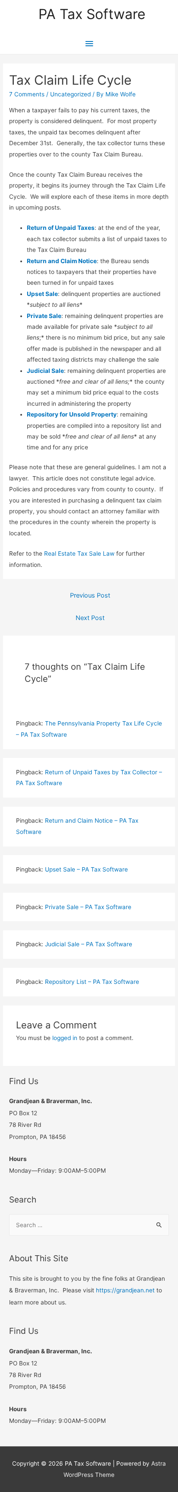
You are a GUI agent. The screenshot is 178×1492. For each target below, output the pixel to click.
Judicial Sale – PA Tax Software (88, 944)
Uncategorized (70, 94)
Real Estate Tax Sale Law (79, 553)
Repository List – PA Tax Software (92, 981)
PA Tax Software (92, 14)
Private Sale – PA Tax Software (88, 906)
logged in (64, 1037)
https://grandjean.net (125, 1290)
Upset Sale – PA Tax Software (86, 869)
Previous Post (90, 595)
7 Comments (26, 94)
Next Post (90, 618)
